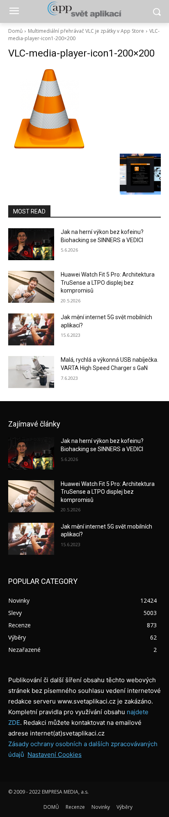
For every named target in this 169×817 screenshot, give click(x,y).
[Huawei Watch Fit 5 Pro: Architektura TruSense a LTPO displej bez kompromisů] (31, 287)
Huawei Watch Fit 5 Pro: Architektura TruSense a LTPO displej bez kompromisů (108, 282)
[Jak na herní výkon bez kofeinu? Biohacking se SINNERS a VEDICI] (31, 244)
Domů (15, 30)
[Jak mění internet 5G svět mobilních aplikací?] (31, 329)
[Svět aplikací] (84, 10)
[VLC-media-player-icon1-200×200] (84, 109)
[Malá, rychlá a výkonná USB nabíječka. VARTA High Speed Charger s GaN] (31, 372)
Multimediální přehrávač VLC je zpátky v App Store (86, 30)
